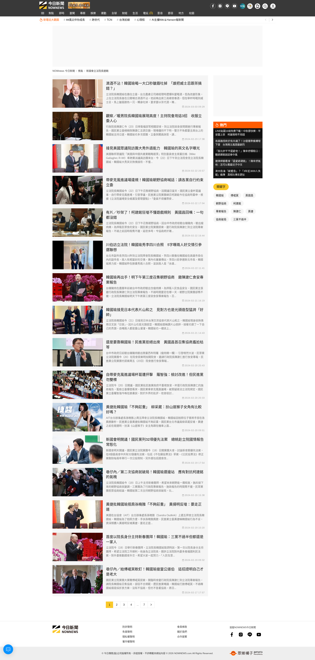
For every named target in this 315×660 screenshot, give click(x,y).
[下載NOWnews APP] (257, 6)
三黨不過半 (239, 219)
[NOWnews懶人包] (250, 6)
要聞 (72, 13)
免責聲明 (127, 631)
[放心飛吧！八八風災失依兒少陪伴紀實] (79, 5)
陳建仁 (237, 211)
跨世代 (96, 20)
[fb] (213, 6)
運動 (103, 13)
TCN (109, 20)
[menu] (42, 13)
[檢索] (265, 6)
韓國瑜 (220, 195)
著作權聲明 (128, 641)
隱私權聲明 (128, 636)
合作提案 (182, 636)
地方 (181, 13)
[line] (227, 6)
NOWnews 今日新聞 (63, 70)
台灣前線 (124, 20)
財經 (124, 13)
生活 (135, 13)
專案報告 (221, 211)
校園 (191, 13)
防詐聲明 (127, 626)
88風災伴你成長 (75, 20)
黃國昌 (249, 195)
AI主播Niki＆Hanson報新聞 (168, 20)
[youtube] (234, 6)
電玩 (145, 13)
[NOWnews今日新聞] (51, 5)
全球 (114, 13)
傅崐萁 (235, 195)
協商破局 (221, 219)
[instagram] (220, 6)
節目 (170, 13)
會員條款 (182, 626)
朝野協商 (221, 203)
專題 (82, 13)
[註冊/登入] (273, 6)
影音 (160, 13)
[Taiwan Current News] (242, 6)
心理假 (141, 20)
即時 (61, 13)
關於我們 (182, 631)
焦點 (51, 13)
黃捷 (250, 211)
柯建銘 (237, 203)
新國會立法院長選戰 (97, 70)
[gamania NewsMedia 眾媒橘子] (246, 653)
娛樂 (93, 13)
